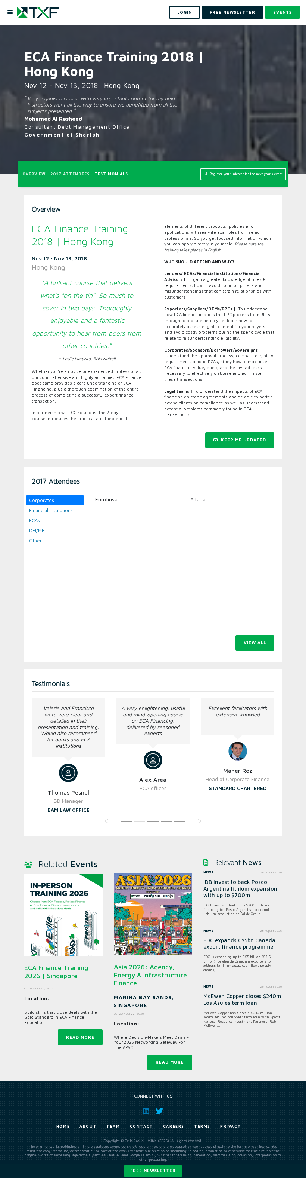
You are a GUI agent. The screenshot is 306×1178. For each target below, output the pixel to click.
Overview (34, 174)
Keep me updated (242, 439)
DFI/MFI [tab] (37, 530)
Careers (173, 1126)
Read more (80, 1037)
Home (63, 1126)
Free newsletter (153, 1170)
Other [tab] (35, 541)
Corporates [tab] (41, 500)
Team (113, 1126)
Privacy (230, 1126)
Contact (141, 1126)
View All (255, 642)
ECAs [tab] (34, 520)
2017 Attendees (70, 174)
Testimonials (111, 174)
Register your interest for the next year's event (245, 174)
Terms (202, 1126)
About (88, 1126)
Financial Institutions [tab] (51, 510)
